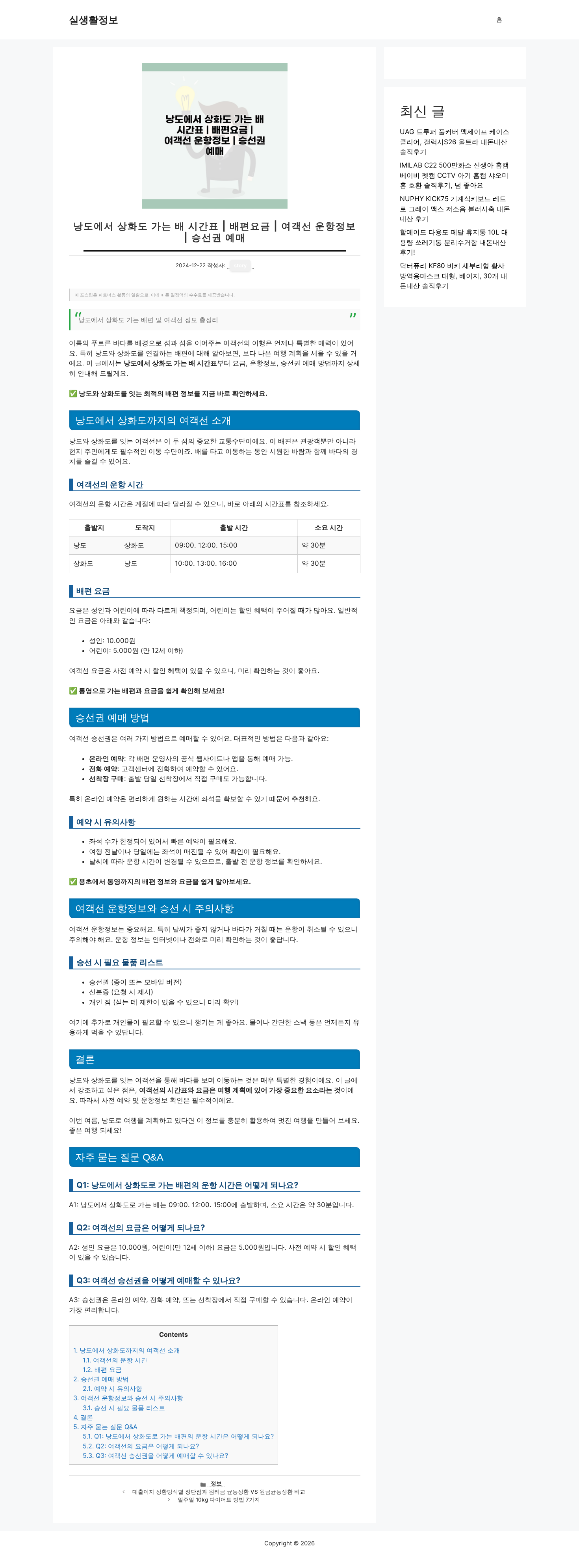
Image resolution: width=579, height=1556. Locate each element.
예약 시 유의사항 (112, 1388)
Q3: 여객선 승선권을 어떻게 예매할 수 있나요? (155, 1455)
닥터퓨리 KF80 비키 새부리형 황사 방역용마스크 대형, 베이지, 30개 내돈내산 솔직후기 (453, 276)
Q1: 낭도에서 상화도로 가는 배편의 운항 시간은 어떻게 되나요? (178, 1436)
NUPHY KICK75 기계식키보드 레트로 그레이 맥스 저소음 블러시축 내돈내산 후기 (455, 209)
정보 (216, 1483)
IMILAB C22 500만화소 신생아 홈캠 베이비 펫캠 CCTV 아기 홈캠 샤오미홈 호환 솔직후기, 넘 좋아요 (454, 175)
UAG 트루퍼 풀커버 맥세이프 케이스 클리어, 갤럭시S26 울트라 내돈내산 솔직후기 (454, 142)
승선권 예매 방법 (101, 1379)
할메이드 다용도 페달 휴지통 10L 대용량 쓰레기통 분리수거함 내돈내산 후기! (454, 242)
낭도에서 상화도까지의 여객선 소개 (126, 1350)
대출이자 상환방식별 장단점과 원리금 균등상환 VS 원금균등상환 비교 (218, 1492)
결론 (83, 1417)
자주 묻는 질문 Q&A (105, 1427)
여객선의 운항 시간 (115, 1360)
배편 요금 (102, 1369)
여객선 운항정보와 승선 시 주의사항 (128, 1398)
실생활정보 (93, 20)
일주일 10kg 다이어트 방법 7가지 (219, 1499)
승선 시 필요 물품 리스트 (124, 1408)
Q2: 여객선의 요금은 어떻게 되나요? (141, 1446)
